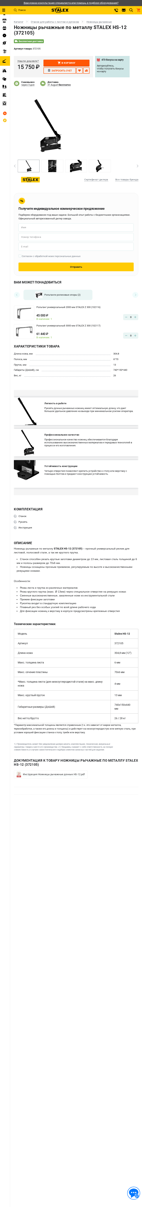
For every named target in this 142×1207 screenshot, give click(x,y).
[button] (15, 166)
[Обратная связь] (133, 1193)
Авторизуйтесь (105, 65)
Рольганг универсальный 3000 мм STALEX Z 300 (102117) (68, 325)
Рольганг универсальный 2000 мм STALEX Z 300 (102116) (68, 307)
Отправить (76, 267)
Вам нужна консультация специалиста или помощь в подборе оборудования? (71, 2)
